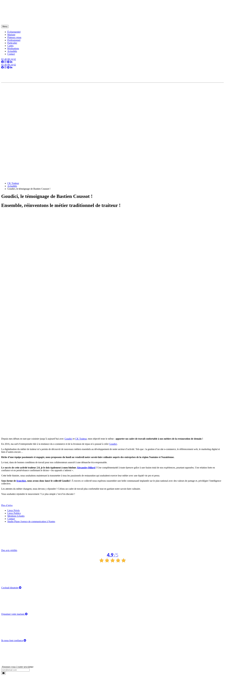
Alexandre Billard (86, 467)
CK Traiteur (81, 438)
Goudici (68, 438)
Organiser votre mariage (13, 614)
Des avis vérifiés (59, 553)
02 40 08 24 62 (8, 59)
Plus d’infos (7, 505)
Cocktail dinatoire (10, 587)
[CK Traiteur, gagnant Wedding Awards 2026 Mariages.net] (112, 90)
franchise (21, 480)
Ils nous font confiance (12, 640)
